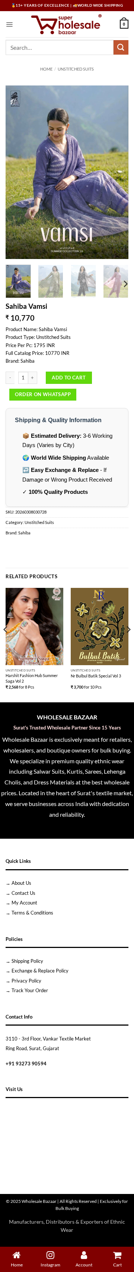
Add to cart (69, 378)
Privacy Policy (26, 981)
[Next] (116, 172)
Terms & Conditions (32, 913)
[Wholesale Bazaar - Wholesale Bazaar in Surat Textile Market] (66, 24)
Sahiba (24, 533)
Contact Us (23, 893)
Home (46, 69)
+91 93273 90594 (26, 1064)
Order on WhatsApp (43, 394)
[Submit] (121, 47)
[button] (9, 24)
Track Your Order (30, 990)
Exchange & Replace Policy (40, 971)
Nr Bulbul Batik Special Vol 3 (96, 675)
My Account (24, 903)
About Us (21, 883)
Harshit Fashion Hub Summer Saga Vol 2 (32, 678)
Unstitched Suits (76, 69)
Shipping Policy (27, 961)
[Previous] (17, 172)
